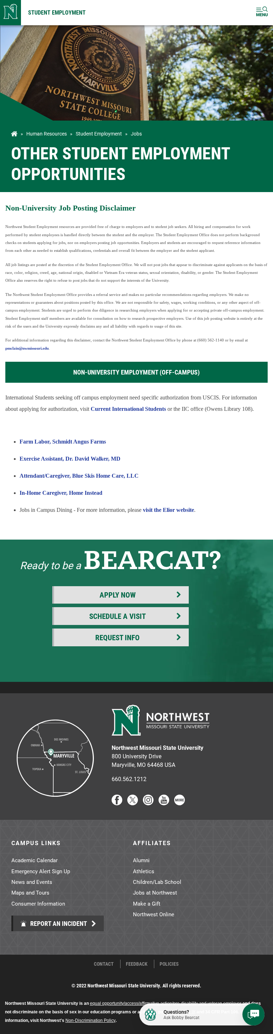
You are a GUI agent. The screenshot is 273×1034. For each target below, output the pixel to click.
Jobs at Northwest (155, 892)
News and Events (31, 881)
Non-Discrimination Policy (90, 1020)
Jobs (136, 134)
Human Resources (46, 134)
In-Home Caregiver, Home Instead (61, 493)
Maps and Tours (30, 892)
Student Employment (57, 12)
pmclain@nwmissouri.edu (27, 348)
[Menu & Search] (262, 12)
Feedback (137, 964)
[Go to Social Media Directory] (179, 803)
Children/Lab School (157, 881)
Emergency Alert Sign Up (40, 871)
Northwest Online (153, 914)
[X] (132, 803)
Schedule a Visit (117, 616)
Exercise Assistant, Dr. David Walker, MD (70, 459)
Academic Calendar (34, 860)
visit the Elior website (168, 510)
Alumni (141, 860)
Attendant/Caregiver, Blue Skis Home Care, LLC (79, 476)
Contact (104, 964)
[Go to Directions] (54, 803)
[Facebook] (117, 803)
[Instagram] (148, 803)
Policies (169, 964)
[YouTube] (164, 803)
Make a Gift (146, 903)
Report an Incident (58, 923)
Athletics (143, 871)
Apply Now (118, 595)
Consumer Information (38, 903)
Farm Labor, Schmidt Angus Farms (63, 442)
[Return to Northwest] (10, 12)
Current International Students (128, 409)
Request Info (117, 637)
